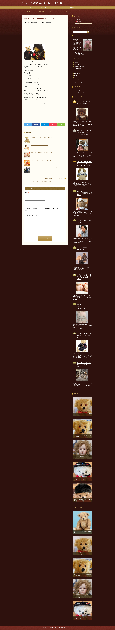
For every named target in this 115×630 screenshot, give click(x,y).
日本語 (78, 23)
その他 (75, 64)
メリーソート (43, 7)
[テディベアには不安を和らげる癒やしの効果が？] (27, 163)
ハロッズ (57, 7)
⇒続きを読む (81, 54)
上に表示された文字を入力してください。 (34, 215)
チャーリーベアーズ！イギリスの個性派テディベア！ (84, 364)
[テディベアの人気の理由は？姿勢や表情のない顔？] (27, 140)
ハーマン (76, 79)
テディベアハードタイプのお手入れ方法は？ (54, 178)
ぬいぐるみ (86, 7)
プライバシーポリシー (80, 92)
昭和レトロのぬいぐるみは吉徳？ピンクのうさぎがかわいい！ (84, 306)
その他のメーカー (78, 66)
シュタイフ (28, 7)
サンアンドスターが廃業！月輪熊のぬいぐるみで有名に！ (84, 103)
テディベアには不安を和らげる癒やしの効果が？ (41, 160)
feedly (62, 124)
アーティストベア (78, 71)
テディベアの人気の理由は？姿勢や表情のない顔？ (42, 137)
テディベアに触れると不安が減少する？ (39, 145)
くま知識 (72, 7)
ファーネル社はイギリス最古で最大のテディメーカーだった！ (84, 335)
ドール (75, 75)
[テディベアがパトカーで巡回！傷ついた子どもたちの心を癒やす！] (27, 170)
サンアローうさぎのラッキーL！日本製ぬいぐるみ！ (84, 193)
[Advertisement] (45, 33)
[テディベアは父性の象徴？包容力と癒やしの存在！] (27, 155)
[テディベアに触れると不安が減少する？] (27, 147)
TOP (33, 11)
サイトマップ (78, 90)
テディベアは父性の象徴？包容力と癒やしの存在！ (42, 152)
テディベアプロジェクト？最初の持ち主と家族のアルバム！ (39, 181)
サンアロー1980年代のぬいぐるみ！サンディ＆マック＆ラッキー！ (84, 163)
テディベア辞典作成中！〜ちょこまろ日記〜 (43, 3)
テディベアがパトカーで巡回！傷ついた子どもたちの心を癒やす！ (45, 167)
